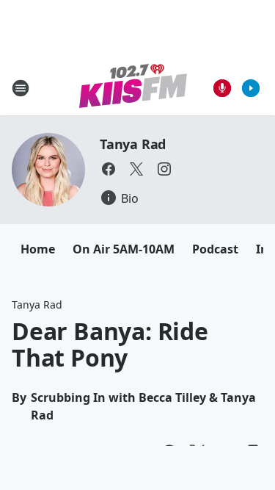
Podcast (215, 249)
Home (38, 249)
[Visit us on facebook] (108, 169)
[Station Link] (133, 88)
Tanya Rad (133, 144)
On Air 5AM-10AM (124, 249)
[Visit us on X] (136, 169)
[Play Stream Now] (251, 88)
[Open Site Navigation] (20, 88)
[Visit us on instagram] (164, 169)
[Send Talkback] (222, 88)
